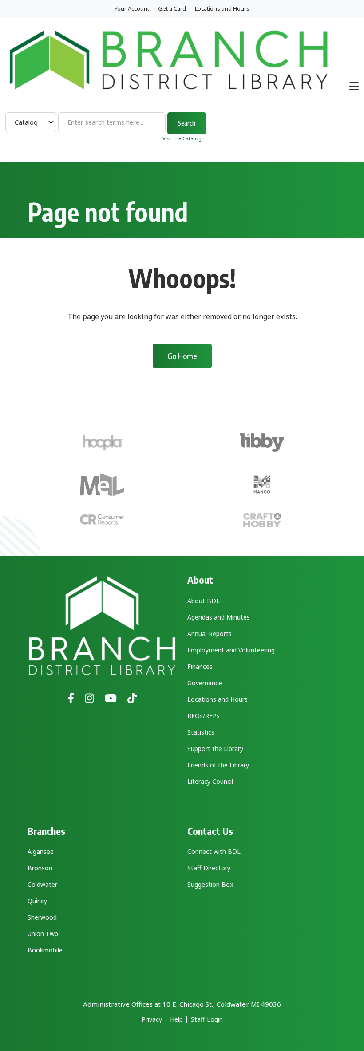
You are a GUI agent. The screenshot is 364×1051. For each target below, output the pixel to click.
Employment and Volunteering (231, 650)
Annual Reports (209, 633)
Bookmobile (45, 950)
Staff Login (207, 1019)
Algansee (41, 851)
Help (176, 1019)
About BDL (203, 601)
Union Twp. (43, 933)
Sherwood (42, 917)
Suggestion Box (210, 884)
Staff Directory (208, 868)
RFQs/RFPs (203, 715)
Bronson (40, 868)
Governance (204, 683)
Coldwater (42, 884)
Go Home (182, 356)
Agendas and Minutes (218, 617)
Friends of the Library (218, 765)
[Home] (168, 59)
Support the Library (215, 748)
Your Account (132, 8)
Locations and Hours (222, 8)
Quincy (37, 901)
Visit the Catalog (182, 138)
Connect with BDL (214, 851)
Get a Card (172, 8)
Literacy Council (210, 781)
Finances (200, 666)
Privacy (152, 1019)
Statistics (200, 732)
